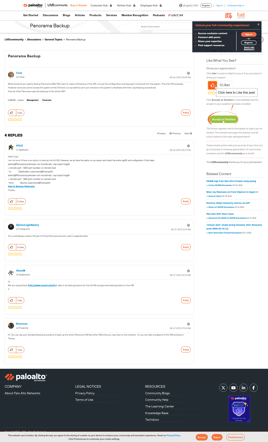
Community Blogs (157, 393)
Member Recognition (135, 15)
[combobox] (175, 26)
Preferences (235, 437)
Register (206, 5)
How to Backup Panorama (21, 186)
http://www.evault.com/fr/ (42, 285)
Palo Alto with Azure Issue (220, 214)
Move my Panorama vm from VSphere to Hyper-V (232, 192)
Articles (80, 15)
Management (32, 100)
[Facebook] (254, 388)
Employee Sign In (236, 5)
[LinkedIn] (243, 388)
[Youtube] (233, 388)
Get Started (30, 15)
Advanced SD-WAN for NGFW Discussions (227, 218)
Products (95, 15)
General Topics (53, 39)
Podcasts (159, 15)
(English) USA (190, 5)
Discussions (50, 15)
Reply (186, 112)
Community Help (156, 399)
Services (111, 15)
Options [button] (188, 73)
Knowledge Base (156, 413)
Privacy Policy (173, 435)
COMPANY (13, 386)
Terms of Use (84, 399)
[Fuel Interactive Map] (228, 15)
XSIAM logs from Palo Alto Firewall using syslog (231, 181)
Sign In (219, 5)
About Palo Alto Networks (22, 393)
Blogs (66, 15)
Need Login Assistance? (249, 48)
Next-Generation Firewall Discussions (225, 233)
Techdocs (152, 419)
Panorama (46, 100)
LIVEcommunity (14, 39)
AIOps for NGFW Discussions (221, 207)
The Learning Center (159, 406)
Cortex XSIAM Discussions (220, 185)
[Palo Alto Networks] (39, 377)
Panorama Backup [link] (75, 39)
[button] (202, 437)
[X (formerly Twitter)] (223, 388)
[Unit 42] (175, 15)
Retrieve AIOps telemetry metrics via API (228, 203)
